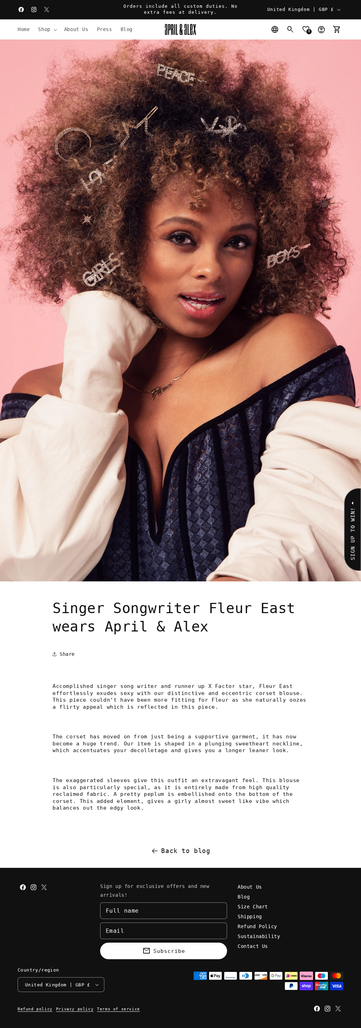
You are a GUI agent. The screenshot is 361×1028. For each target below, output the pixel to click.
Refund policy (35, 1009)
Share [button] (67, 654)
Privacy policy (74, 1009)
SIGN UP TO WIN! (352, 533)
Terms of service (118, 1009)
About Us (250, 887)
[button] (47, 29)
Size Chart (253, 906)
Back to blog (185, 850)
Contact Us (253, 946)
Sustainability (259, 936)
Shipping (250, 916)
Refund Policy (257, 926)
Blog (244, 897)
